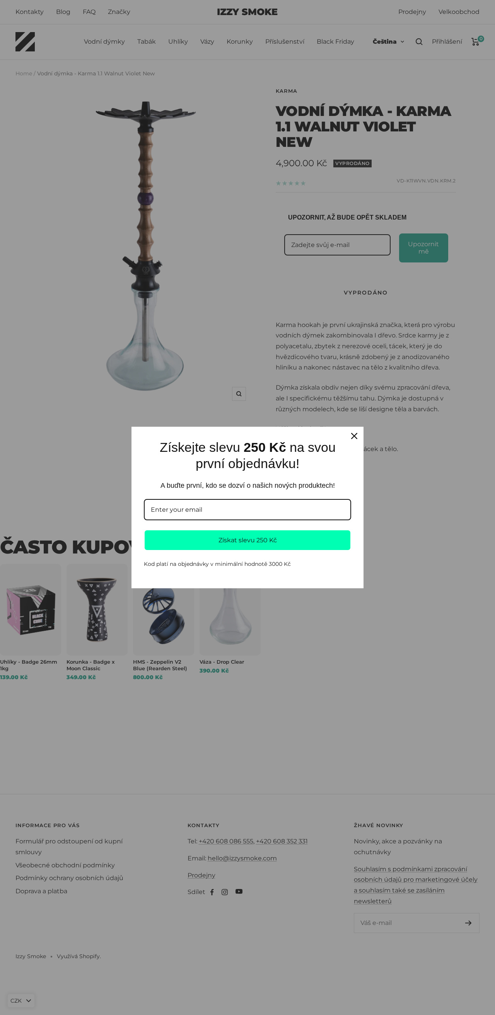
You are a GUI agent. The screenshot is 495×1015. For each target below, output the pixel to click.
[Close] (354, 436)
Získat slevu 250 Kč (247, 540)
